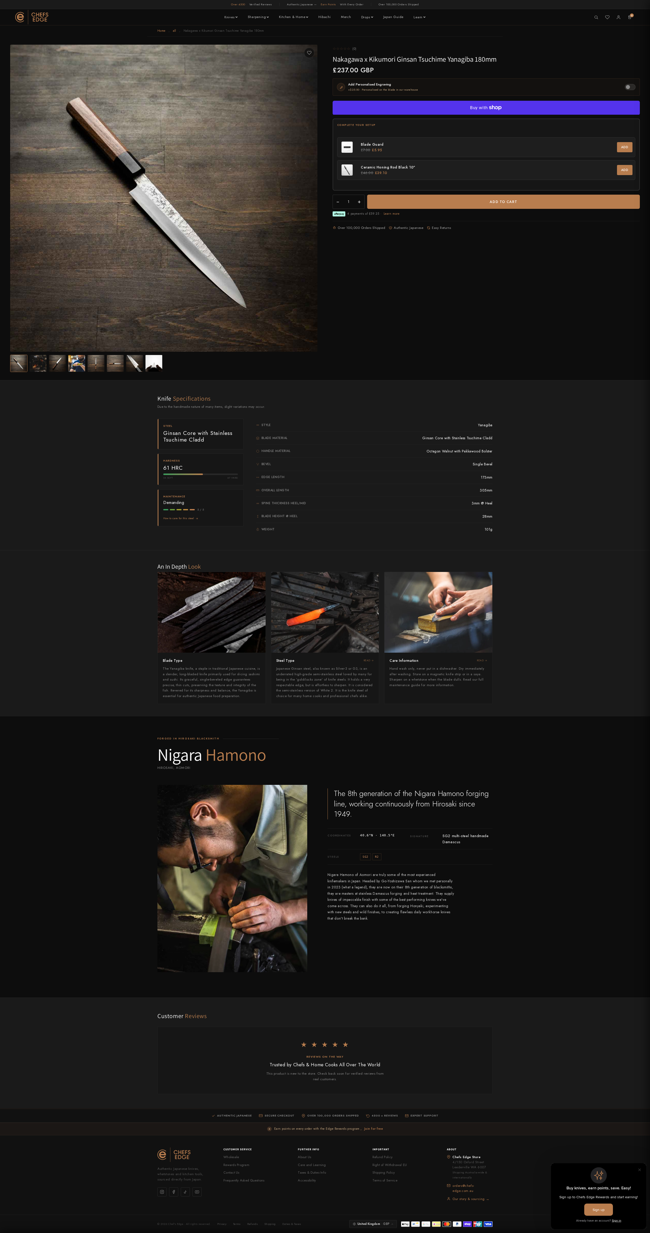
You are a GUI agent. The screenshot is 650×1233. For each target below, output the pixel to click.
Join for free (373, 1128)
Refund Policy (382, 1157)
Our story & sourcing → (470, 1198)
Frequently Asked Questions (244, 1180)
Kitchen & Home (292, 16)
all (174, 30)
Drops (365, 17)
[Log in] (618, 17)
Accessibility (307, 1180)
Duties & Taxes (291, 1224)
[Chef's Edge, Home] (31, 17)
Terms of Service (384, 1180)
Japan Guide (393, 16)
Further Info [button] (308, 1149)
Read (367, 660)
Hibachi (324, 16)
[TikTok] (185, 1191)
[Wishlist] (607, 17)
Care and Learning (312, 1164)
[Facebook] (173, 1191)
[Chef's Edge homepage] (185, 1154)
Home (161, 30)
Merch (346, 16)
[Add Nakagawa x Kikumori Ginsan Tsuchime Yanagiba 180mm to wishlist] (309, 53)
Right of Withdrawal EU (389, 1164)
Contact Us (231, 1172)
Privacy (221, 1224)
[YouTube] (197, 1191)
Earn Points (328, 4)
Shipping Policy (383, 1172)
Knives (229, 17)
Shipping (270, 1224)
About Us (304, 1157)
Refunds (252, 1224)
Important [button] (380, 1149)
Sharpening (257, 16)
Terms (237, 1224)
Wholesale (231, 1157)
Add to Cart (503, 201)
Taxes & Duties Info (312, 1172)
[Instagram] (162, 1191)
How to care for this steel (178, 518)
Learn (418, 17)
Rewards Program (236, 1164)
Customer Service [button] (237, 1149)
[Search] (596, 17)
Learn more (392, 213)
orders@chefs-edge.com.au (463, 1188)
